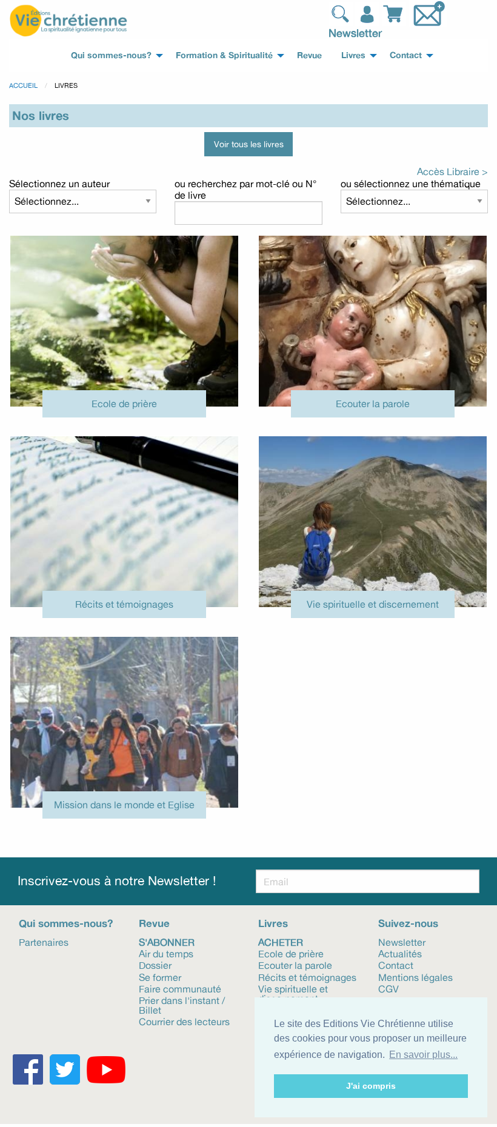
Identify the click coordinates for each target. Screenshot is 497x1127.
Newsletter (355, 32)
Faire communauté (180, 988)
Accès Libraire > (452, 171)
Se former (160, 976)
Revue (154, 923)
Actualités (400, 953)
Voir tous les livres (249, 144)
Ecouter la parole (373, 403)
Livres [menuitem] (353, 55)
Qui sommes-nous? (66, 923)
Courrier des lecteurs (184, 1021)
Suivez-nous (408, 923)
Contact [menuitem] (406, 55)
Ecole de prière (124, 403)
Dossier (155, 964)
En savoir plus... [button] (423, 1054)
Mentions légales (415, 976)
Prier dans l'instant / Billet (182, 1004)
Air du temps (166, 953)
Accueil (23, 85)
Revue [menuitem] (309, 55)
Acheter (280, 941)
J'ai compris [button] (371, 1086)
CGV (388, 988)
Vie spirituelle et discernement (373, 604)
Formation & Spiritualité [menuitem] (224, 55)
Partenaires (43, 941)
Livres (273, 923)
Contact (395, 964)
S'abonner (167, 941)
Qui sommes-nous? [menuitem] (111, 55)
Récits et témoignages (124, 604)
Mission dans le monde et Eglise (124, 805)
